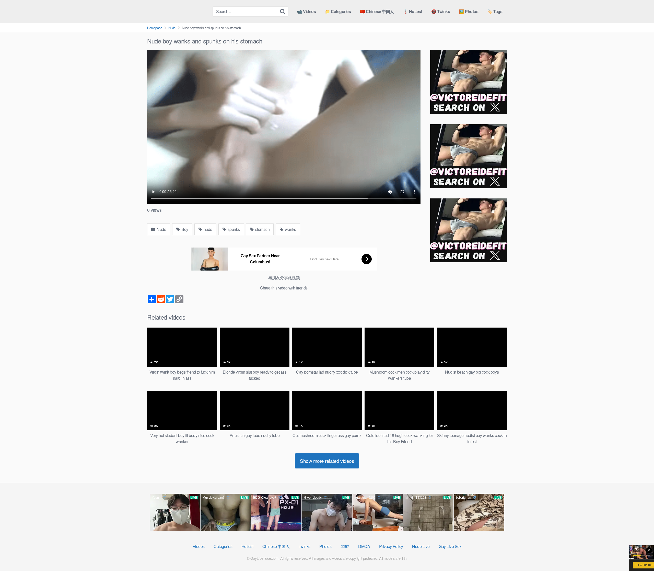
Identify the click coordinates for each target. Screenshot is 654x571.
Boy (184, 229)
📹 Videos (306, 11)
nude (207, 229)
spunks (233, 229)
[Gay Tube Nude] (177, 11)
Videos (199, 546)
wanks (290, 229)
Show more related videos (327, 460)
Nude (172, 27)
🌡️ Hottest (412, 11)
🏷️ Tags (494, 11)
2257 (345, 546)
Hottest (247, 546)
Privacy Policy (391, 546)
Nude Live (421, 546)
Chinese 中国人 (276, 546)
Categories (223, 546)
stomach (262, 229)
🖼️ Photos (468, 11)
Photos (325, 546)
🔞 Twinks (440, 11)
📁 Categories (338, 11)
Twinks (304, 546)
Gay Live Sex (450, 546)
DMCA (364, 546)
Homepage (154, 27)
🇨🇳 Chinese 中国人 (377, 11)
